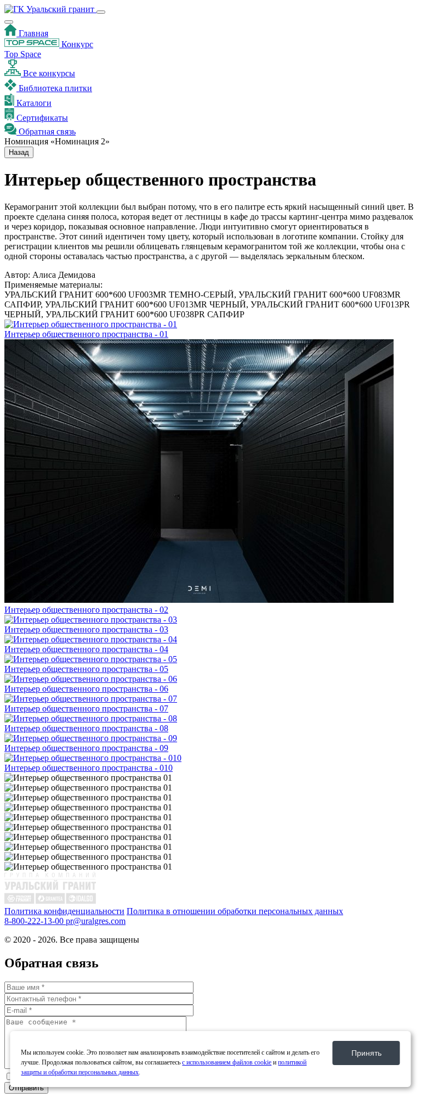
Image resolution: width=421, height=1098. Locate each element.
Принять (366, 1053)
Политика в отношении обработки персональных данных (235, 911)
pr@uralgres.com (96, 921)
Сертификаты (41, 117)
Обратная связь (46, 131)
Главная (32, 33)
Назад (19, 152)
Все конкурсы (48, 73)
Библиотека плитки (54, 88)
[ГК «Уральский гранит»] (50, 9)
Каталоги (33, 103)
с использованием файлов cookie (226, 1062)
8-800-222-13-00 (35, 921)
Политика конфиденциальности (64, 911)
